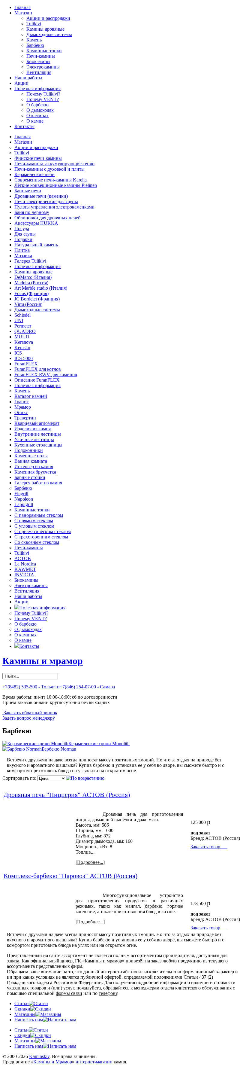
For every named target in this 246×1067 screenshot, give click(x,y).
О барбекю (37, 104)
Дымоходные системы (49, 34)
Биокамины (38, 61)
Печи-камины (40, 56)
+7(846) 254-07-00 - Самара (87, 686)
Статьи (21, 1003)
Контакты (24, 126)
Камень (34, 39)
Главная (22, 7)
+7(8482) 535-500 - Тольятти (31, 686)
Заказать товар (208, 846)
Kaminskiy (39, 1056)
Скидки (22, 1008)
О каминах (37, 115)
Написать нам (28, 1019)
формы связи (69, 993)
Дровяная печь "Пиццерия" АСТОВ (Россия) (67, 794)
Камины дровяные (45, 29)
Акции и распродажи (48, 18)
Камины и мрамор (42, 660)
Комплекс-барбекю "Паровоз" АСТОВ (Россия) (70, 876)
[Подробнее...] (90, 862)
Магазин (23, 12)
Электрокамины (43, 66)
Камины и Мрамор (52, 1061)
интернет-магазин (94, 1061)
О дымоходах (40, 110)
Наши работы (28, 77)
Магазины (24, 1014)
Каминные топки (44, 50)
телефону (108, 993)
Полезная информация (37, 88)
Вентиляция (38, 72)
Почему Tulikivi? (43, 93)
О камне (35, 120)
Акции (21, 83)
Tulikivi (33, 23)
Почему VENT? (42, 99)
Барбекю (35, 45)
